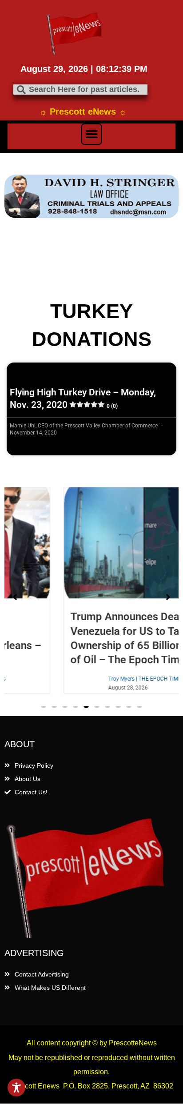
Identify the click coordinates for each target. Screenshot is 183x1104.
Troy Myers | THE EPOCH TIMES (110, 679)
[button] (91, 134)
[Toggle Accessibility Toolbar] (16, 1087)
